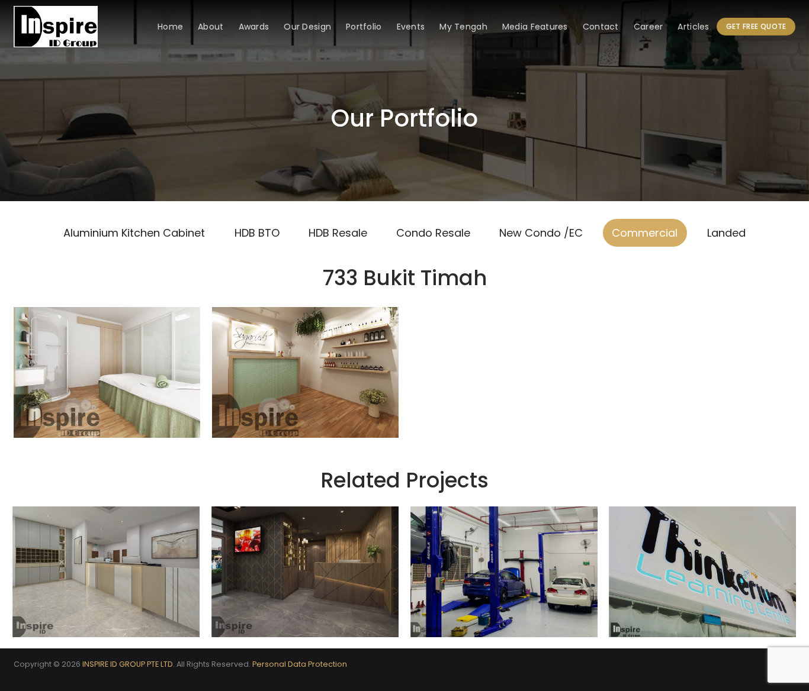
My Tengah (463, 27)
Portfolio (364, 27)
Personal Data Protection (299, 664)
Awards (254, 27)
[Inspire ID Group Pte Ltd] (73, 26)
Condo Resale (433, 232)
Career (648, 27)
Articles (693, 27)
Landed (726, 232)
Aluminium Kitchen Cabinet (134, 232)
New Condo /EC (541, 232)
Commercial (645, 232)
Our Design (307, 27)
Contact (601, 27)
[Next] (795, 576)
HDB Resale (338, 232)
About (210, 27)
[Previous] (14, 576)
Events (411, 27)
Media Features (535, 27)
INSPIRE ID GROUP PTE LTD (127, 664)
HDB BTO (257, 232)
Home (170, 27)
